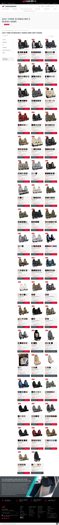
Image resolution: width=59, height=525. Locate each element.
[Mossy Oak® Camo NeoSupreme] (23, 214)
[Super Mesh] (23, 263)
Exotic (19, 127)
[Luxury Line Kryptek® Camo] (37, 117)
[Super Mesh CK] (37, 433)
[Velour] (23, 335)
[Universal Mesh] (37, 335)
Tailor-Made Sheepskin (49, 103)
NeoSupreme (34, 55)
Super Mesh (20, 273)
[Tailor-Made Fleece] (23, 287)
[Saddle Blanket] (23, 69)
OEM (19, 249)
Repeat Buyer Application (23, 514)
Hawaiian (47, 249)
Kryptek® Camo (34, 79)
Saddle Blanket (20, 79)
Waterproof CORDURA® (22, 55)
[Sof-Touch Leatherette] (51, 141)
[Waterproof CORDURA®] (23, 44)
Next (39, 11)
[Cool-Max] (37, 214)
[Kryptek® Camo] (37, 69)
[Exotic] (23, 117)
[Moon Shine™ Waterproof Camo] (37, 263)
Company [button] (21, 506)
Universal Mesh (34, 345)
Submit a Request (52, 517)
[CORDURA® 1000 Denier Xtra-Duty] (23, 93)
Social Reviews (22, 511)
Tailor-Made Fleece (21, 297)
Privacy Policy (31, 514)
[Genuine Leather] (23, 190)
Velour (19, 345)
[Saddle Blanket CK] (23, 457)
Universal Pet (20, 370)
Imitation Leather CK (35, 394)
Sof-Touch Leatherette (49, 152)
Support (30, 508)
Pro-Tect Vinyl (34, 176)
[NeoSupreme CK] (23, 433)
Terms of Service (31, 515)
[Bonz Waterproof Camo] (37, 287)
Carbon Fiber (20, 394)
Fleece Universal (48, 370)
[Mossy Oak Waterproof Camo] (51, 214)
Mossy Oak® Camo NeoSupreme (23, 224)
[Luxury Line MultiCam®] (37, 311)
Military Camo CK (48, 394)
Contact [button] (49, 506)
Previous (20, 11)
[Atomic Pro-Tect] (37, 93)
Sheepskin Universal (35, 370)
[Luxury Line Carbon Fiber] (37, 238)
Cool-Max (33, 224)
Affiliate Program (22, 515)
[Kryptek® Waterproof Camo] (51, 44)
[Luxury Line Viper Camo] (51, 311)
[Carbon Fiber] (23, 384)
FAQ (38, 514)
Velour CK (47, 443)
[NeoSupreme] (37, 44)
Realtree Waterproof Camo (49, 127)
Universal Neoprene (48, 345)
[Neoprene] (51, 69)
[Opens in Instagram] (4, 518)
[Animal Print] (51, 408)
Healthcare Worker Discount (42, 511)
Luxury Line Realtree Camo (22, 152)
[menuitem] (4, 3)
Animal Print (47, 419)
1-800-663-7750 (49, 510)
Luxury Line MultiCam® (35, 321)
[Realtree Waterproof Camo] (51, 117)
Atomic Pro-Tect (34, 103)
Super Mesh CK (34, 443)
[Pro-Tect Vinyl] (37, 166)
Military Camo (20, 321)
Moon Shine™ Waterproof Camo (37, 273)
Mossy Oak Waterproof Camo (50, 224)
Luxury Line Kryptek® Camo (36, 127)
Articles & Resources (41, 512)
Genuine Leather (21, 200)
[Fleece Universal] (51, 360)
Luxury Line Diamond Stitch (49, 176)
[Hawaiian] (51, 238)
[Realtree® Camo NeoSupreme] (51, 190)
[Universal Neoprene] (51, 335)
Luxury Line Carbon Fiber (36, 249)
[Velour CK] (51, 433)
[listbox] (53, 36)
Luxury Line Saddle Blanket (22, 176)
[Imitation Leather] (37, 141)
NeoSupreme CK (20, 443)
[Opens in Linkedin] (6, 518)
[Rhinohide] (37, 408)
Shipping (39, 515)
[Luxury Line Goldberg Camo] (51, 287)
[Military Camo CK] (51, 384)
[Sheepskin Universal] (37, 360)
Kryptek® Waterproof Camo (49, 55)
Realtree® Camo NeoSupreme (50, 200)
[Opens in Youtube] (8, 518)
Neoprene (47, 79)
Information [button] (40, 506)
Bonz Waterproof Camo (35, 297)
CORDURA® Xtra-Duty (21, 103)
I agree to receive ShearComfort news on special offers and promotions (10, 516)
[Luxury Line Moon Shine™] (51, 263)
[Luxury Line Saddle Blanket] (23, 166)
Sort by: (49, 36)
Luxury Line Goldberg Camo (49, 297)
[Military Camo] (23, 311)
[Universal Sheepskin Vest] (37, 457)
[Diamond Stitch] (37, 190)
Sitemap (39, 517)
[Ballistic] (23, 408)
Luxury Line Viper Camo (49, 321)
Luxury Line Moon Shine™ (49, 273)
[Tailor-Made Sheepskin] (51, 93)
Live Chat (52, 515)
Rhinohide (33, 419)
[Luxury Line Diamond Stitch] (51, 166)
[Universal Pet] (23, 360)
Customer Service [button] (32, 506)
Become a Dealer (22, 512)
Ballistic (19, 419)
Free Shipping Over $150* (11, 3)
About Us (21, 508)
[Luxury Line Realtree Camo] (23, 141)
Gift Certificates (40, 508)
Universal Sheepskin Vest (36, 467)
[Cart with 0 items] (56, 6)
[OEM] (23, 238)
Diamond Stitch (34, 200)
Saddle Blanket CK (21, 467)
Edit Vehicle (7, 24)
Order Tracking (31, 511)
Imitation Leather (34, 152)
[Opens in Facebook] (2, 518)
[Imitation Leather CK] (37, 384)
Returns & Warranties (32, 512)
